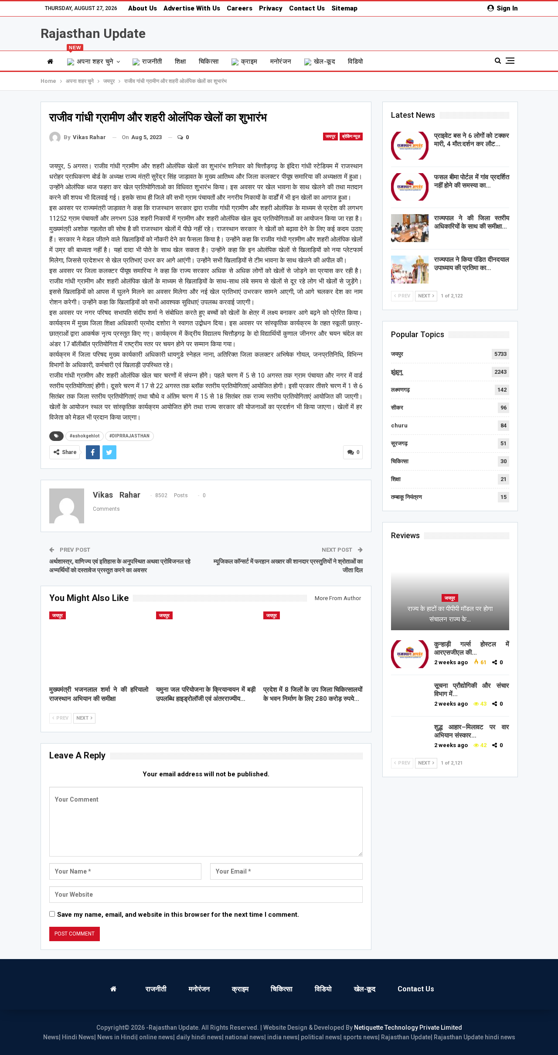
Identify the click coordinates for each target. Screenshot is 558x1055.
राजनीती (152, 61)
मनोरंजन (281, 61)
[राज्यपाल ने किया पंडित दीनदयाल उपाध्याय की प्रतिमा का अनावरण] (410, 269)
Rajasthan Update (93, 33)
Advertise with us (191, 8)
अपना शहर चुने (91, 58)
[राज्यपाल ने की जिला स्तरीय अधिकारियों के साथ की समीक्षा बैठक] (410, 228)
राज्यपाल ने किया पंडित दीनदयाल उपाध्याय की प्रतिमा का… (471, 264)
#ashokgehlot (84, 436)
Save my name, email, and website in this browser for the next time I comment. (178, 914)
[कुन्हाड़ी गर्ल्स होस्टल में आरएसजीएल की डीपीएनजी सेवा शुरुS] (410, 654)
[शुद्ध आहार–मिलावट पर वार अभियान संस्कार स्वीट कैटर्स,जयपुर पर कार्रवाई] (410, 737)
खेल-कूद (324, 61)
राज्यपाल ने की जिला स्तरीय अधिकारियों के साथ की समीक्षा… (471, 222)
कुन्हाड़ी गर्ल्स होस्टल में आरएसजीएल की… (471, 648)
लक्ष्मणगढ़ (400, 389)
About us (142, 8)
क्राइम (249, 61)
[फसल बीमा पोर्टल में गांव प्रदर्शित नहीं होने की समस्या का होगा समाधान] (410, 187)
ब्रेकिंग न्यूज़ (351, 136)
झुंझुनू (396, 372)
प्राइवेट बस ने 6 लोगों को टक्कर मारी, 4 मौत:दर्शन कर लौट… (471, 140)
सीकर (397, 407)
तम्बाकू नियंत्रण (406, 497)
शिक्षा (180, 61)
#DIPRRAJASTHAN (129, 436)
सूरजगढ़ (399, 443)
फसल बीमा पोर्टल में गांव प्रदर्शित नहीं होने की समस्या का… (471, 181)
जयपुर (330, 136)
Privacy (270, 8)
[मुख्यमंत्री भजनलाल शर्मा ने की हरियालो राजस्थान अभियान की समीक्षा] (99, 646)
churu (399, 425)
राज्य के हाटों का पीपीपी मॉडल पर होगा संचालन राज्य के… (450, 614)
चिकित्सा (209, 61)
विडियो (355, 61)
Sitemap (344, 8)
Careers (239, 8)
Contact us (307, 8)
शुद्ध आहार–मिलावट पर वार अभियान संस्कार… (471, 731)
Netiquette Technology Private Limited (408, 1027)
